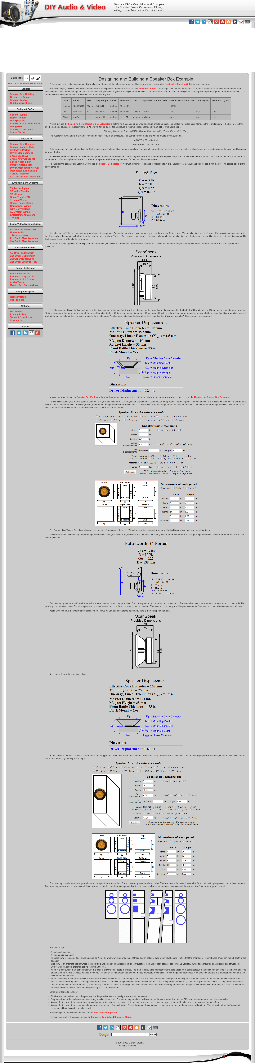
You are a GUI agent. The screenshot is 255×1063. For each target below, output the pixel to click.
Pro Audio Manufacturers (24, 238)
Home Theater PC (20, 197)
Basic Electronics (20, 273)
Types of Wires (18, 200)
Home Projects (18, 296)
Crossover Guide (122, 1016)
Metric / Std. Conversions (24, 285)
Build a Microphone (21, 102)
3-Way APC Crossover (22, 158)
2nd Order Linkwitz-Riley (23, 261)
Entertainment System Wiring (22, 216)
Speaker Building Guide (180, 84)
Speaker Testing (19, 100)
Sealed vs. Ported (20, 149)
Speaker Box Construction (25, 123)
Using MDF (16, 126)
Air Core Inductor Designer (25, 176)
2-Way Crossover (19, 155)
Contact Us (16, 320)
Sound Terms (17, 132)
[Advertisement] (127, 50)
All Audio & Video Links (23, 229)
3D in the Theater (19, 191)
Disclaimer (16, 311)
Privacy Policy (18, 314)
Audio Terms (17, 282)
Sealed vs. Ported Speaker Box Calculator (89, 123)
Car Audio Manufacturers (24, 241)
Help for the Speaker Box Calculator (212, 397)
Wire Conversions (20, 208)
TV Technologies (19, 188)
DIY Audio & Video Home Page (25, 83)
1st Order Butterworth (22, 252)
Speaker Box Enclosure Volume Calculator (98, 397)
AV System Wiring (20, 211)
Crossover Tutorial (146, 88)
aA (26, 78)
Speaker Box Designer (22, 144)
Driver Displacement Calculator (138, 243)
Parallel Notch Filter (21, 164)
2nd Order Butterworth (22, 255)
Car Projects (17, 299)
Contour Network (19, 173)
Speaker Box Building (22, 94)
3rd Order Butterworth (22, 258)
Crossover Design (20, 97)
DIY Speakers (17, 120)
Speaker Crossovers (21, 129)
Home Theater (18, 117)
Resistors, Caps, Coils (22, 276)
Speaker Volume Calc (22, 147)
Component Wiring (20, 205)
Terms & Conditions (21, 317)
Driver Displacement (21, 152)
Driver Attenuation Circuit (24, 167)
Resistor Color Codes (22, 279)
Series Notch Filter (20, 161)
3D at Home (16, 194)
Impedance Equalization (23, 170)
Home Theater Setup (21, 203)
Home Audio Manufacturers (19, 234)
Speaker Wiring (18, 114)
